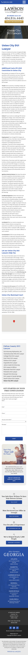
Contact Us (14, 614)
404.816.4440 (14, 18)
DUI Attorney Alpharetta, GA (13, 351)
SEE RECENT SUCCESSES (14, 542)
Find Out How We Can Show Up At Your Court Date (14, 479)
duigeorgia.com (14, 633)
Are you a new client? (7, 419)
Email (3, 407)
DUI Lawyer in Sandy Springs (12, 376)
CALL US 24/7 (14, 502)
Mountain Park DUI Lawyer (12, 369)
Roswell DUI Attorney (10, 374)
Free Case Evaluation (14, 621)
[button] (14, 321)
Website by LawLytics (14, 651)
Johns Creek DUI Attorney (12, 365)
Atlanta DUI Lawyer (14, 612)
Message (4, 424)
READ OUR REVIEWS (14, 516)
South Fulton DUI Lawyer (11, 378)
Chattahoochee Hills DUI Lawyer (14, 354)
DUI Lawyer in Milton (10, 367)
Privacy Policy (14, 616)
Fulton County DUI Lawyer (12, 347)
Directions (14, 618)
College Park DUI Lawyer (11, 356)
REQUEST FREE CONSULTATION (14, 21)
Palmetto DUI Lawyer (10, 372)
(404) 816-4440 (7, 2)
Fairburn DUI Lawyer (10, 360)
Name (3, 400)
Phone (3, 413)
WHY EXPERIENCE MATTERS (14, 528)
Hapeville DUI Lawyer (10, 363)
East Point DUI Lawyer (11, 358)
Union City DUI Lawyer (11, 381)
